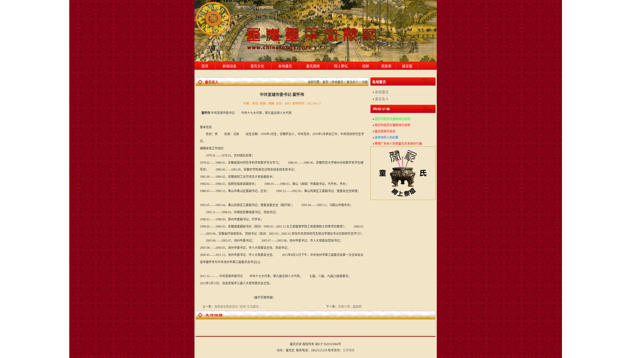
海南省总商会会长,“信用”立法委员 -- (238, 306)
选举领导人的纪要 (386, 137)
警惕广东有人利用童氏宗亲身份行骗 (398, 143)
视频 (365, 66)
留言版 (407, 66)
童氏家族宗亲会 (385, 131)
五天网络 (348, 350)
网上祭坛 (341, 66)
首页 (204, 66)
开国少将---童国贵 (350, 306)
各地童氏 (285, 66)
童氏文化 (257, 66)
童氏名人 (382, 99)
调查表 (386, 66)
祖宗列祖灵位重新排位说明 (392, 119)
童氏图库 (313, 66)
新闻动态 (229, 66)
